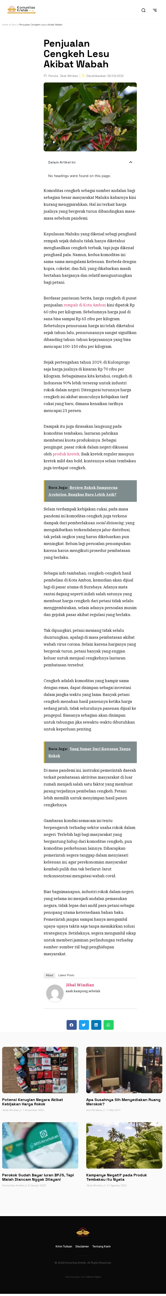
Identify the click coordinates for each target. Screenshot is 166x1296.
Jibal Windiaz (80, 984)
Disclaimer (82, 1246)
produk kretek (66, 454)
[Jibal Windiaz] (55, 1000)
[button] (130, 162)
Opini (14, 24)
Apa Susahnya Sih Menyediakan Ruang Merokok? (123, 1101)
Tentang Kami (101, 1246)
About (49, 975)
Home (5, 24)
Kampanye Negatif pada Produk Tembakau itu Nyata (116, 1177)
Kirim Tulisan (64, 1246)
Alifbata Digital (93, 1276)
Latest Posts (66, 975)
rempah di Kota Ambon (85, 305)
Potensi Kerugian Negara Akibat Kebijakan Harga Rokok (32, 1101)
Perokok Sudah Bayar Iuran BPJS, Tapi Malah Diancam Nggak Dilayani (38, 1177)
